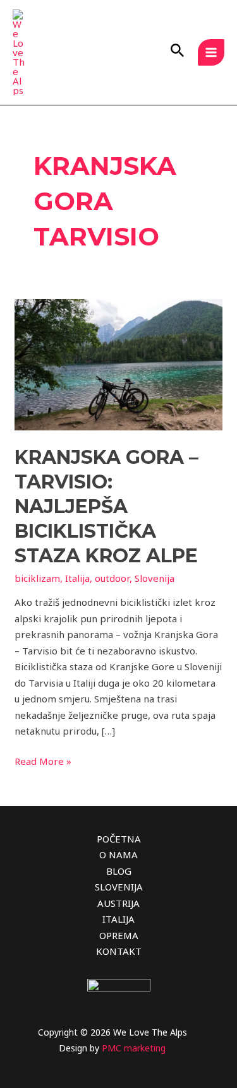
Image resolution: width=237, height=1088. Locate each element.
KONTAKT (119, 951)
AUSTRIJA (118, 903)
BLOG (118, 871)
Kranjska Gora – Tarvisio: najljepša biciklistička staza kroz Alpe (106, 506)
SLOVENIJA (119, 886)
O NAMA (118, 854)
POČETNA (119, 838)
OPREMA (118, 935)
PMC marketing (134, 1048)
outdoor (112, 578)
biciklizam (37, 578)
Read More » (43, 760)
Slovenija (154, 578)
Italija (77, 578)
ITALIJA (118, 919)
